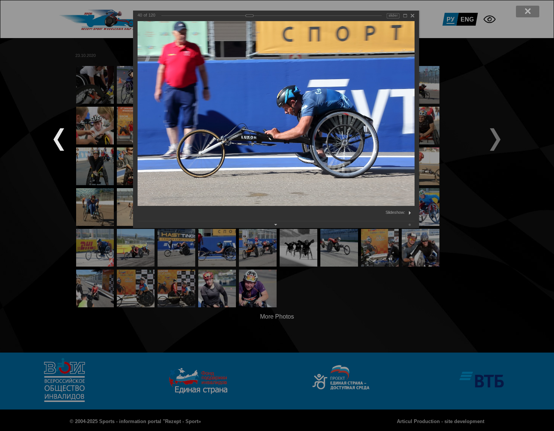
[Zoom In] (405, 15)
